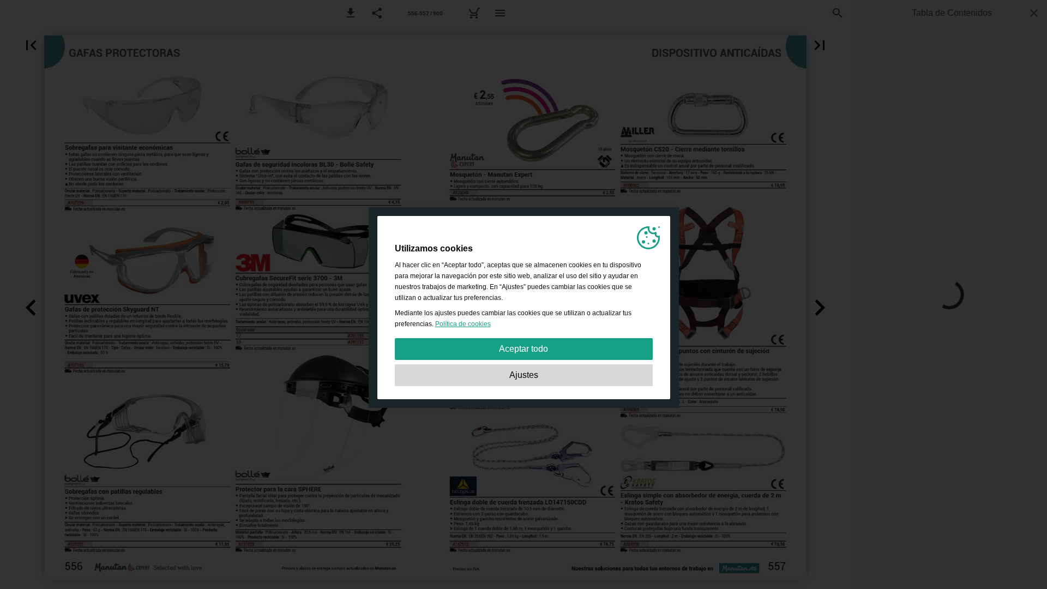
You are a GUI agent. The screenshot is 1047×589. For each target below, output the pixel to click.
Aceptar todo (523, 348)
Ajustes (523, 375)
